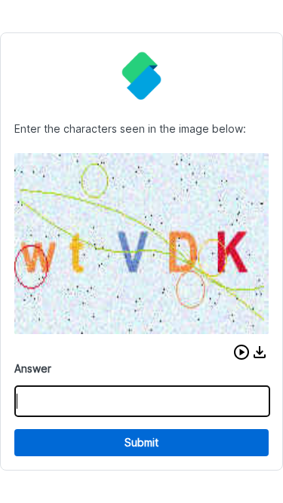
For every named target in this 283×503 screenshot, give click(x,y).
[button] (241, 352)
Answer (32, 368)
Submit (141, 442)
